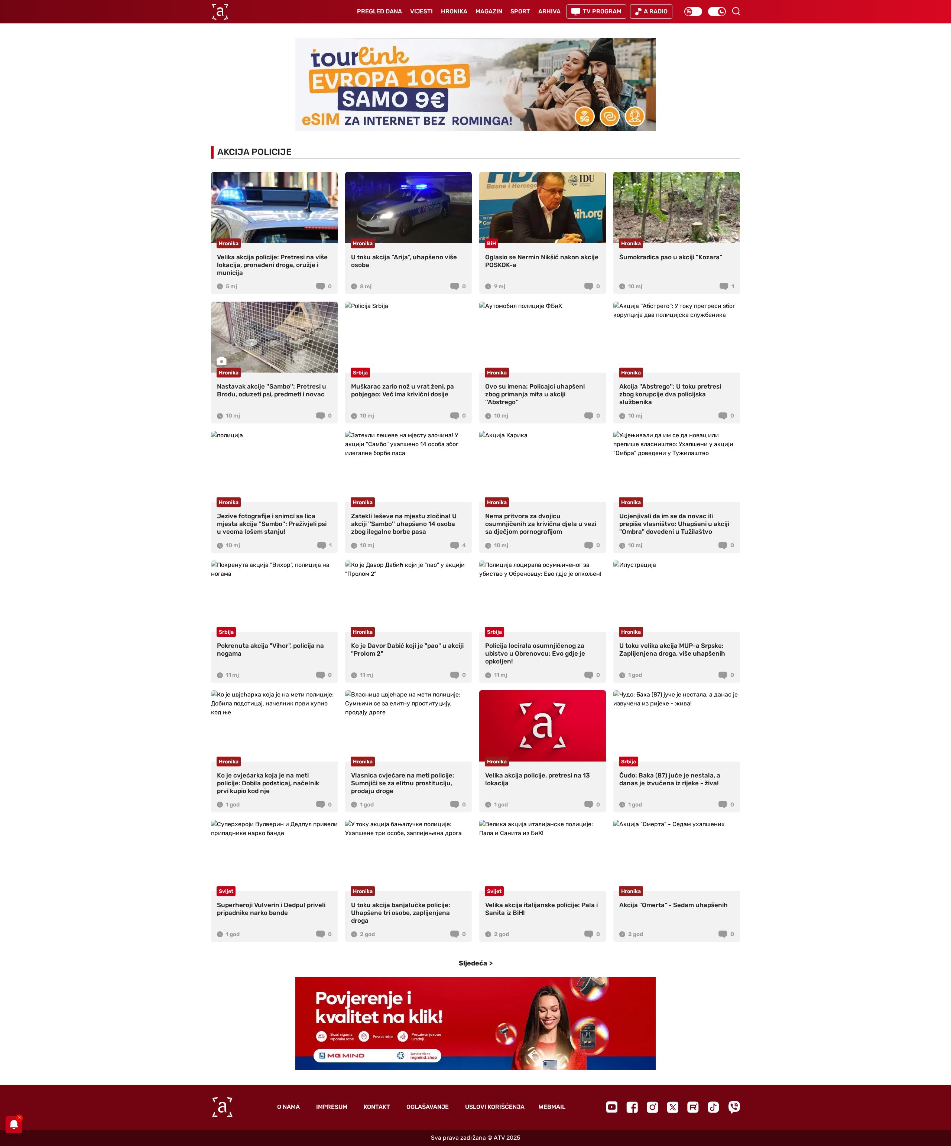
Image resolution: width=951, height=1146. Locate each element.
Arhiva (549, 11)
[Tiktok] (713, 1107)
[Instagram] (652, 1107)
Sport (520, 11)
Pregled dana (379, 11)
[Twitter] (672, 1107)
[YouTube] (611, 1107)
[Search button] (736, 11)
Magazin (489, 11)
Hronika (454, 11)
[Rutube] (693, 1107)
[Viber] (734, 1107)
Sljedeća (473, 963)
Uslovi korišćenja (495, 1106)
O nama (288, 1106)
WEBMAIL (552, 1106)
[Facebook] (632, 1107)
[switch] (693, 11)
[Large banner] (475, 84)
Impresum (331, 1106)
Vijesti (421, 11)
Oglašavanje (427, 1106)
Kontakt (377, 1106)
